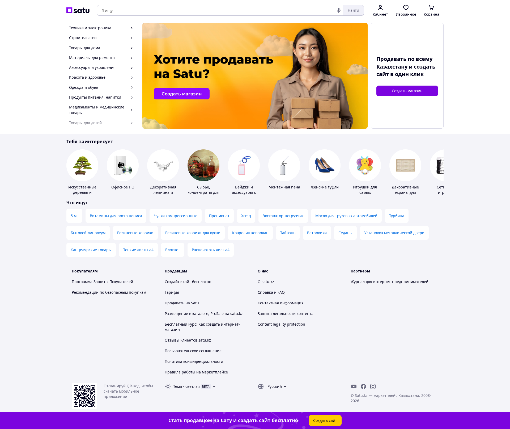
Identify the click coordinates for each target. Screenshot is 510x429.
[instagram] (373, 386)
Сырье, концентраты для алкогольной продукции (203, 194)
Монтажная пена (284, 187)
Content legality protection (281, 324)
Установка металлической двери (394, 232)
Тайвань (287, 232)
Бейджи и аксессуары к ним (244, 192)
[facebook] (363, 386)
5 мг (74, 215)
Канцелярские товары (91, 249)
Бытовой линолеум (88, 232)
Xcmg (246, 215)
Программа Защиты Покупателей (102, 281)
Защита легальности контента (285, 313)
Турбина (396, 215)
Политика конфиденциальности (194, 361)
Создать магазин (407, 90)
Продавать (174, 302)
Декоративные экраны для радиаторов (405, 192)
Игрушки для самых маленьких (365, 192)
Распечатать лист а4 (211, 249)
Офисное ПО (122, 187)
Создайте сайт (178, 281)
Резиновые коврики (135, 232)
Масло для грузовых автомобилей (346, 215)
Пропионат (219, 215)
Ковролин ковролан (250, 232)
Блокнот (172, 249)
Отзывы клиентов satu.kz (188, 340)
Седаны (345, 232)
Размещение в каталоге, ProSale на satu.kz (204, 313)
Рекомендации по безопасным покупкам (109, 292)
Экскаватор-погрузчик (283, 215)
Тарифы (172, 292)
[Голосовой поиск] (338, 10)
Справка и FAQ (271, 292)
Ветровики (317, 232)
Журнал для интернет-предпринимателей (389, 281)
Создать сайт (325, 420)
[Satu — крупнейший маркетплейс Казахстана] (78, 10)
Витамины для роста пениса (116, 215)
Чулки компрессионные (175, 215)
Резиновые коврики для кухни (192, 232)
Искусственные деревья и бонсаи (82, 192)
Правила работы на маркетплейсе (196, 372)
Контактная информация (281, 302)
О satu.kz (266, 281)
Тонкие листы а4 (138, 249)
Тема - (186, 386)
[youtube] (354, 386)
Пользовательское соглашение (193, 350)
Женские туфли (325, 187)
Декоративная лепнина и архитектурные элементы (163, 194)
